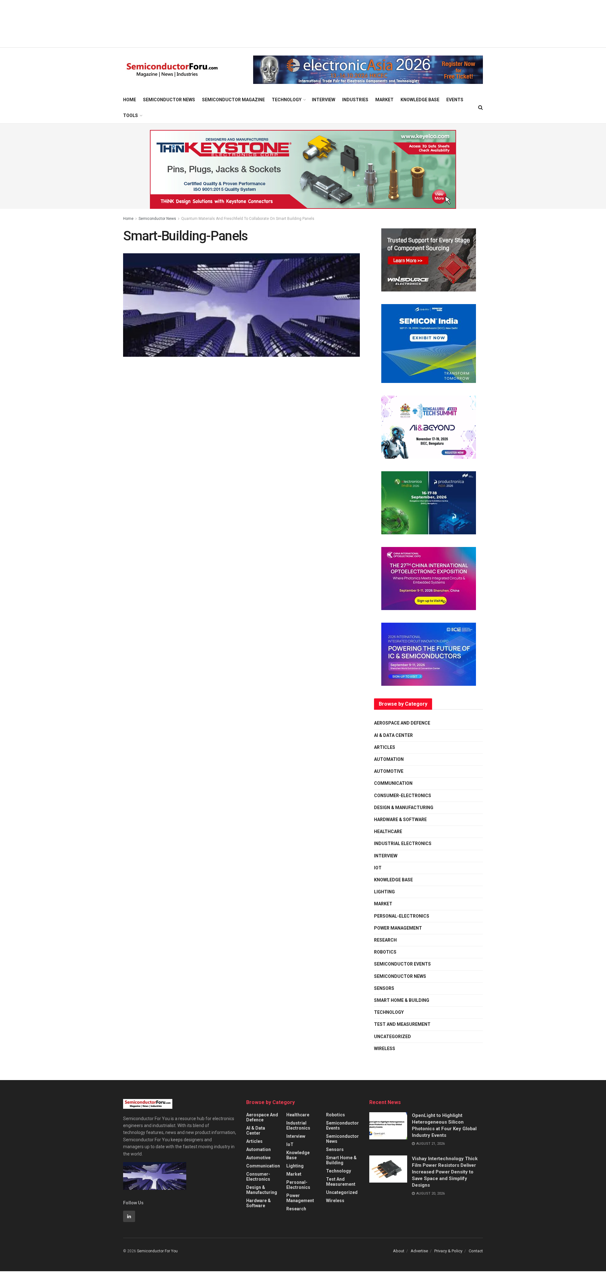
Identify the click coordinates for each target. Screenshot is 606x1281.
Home (129, 99)
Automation (389, 759)
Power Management (398, 928)
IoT (378, 867)
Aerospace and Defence (402, 723)
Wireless (384, 1048)
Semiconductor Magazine (233, 99)
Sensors (384, 988)
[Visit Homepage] (172, 69)
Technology (286, 99)
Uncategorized (392, 1036)
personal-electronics (401, 916)
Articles (384, 747)
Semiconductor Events (402, 964)
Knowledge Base (420, 99)
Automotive (388, 771)
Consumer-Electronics (402, 795)
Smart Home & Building (401, 1000)
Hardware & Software (400, 819)
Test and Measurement (402, 1024)
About (398, 1251)
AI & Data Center (393, 735)
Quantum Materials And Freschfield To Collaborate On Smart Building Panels (247, 218)
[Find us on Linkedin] (129, 1216)
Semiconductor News (169, 99)
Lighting (384, 891)
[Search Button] (480, 107)
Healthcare (388, 831)
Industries (355, 99)
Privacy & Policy (448, 1251)
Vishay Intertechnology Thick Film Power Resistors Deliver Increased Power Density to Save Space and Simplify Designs (445, 1172)
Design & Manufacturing (403, 807)
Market (384, 99)
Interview (323, 99)
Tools (130, 115)
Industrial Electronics (402, 843)
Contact (476, 1251)
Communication (393, 783)
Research (385, 940)
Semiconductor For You (157, 1251)
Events (454, 99)
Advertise (419, 1251)
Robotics (385, 952)
